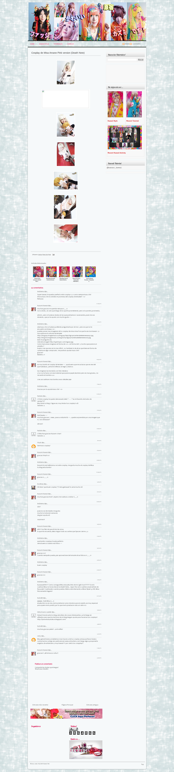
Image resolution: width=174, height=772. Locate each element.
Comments (137, 44)
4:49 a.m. (99, 624)
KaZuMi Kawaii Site (43, 764)
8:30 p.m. (99, 501)
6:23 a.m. (99, 634)
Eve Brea (40, 484)
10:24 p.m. (99, 472)
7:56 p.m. (99, 384)
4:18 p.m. (99, 560)
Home (32, 44)
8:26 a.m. (99, 450)
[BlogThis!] (55, 254)
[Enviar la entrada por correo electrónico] (53, 254)
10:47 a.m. (99, 359)
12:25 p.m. (99, 303)
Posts (127, 44)
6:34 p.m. (99, 570)
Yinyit (39, 442)
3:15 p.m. (99, 579)
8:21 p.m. (99, 492)
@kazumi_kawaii (114, 168)
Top (142, 764)
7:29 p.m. (99, 648)
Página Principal (67, 705)
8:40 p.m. (99, 460)
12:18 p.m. (99, 394)
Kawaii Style (44, 44)
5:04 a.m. (99, 610)
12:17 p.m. (99, 596)
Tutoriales (58, 44)
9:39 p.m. (99, 428)
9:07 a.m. (99, 548)
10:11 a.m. (99, 440)
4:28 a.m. (99, 658)
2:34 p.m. (99, 536)
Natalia (39, 396)
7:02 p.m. (99, 410)
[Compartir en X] (55, 257)
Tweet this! (45, 254)
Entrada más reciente (40, 705)
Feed (50, 254)
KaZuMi (40, 598)
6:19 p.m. (99, 482)
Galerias (40, 254)
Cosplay (70, 44)
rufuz (39, 636)
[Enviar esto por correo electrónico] (55, 251)
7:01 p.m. (99, 322)
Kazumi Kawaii (42, 305)
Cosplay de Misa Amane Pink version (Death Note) (58, 52)
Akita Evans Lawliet (44, 612)
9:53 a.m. (99, 524)
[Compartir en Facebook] (55, 260)
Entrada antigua (92, 705)
